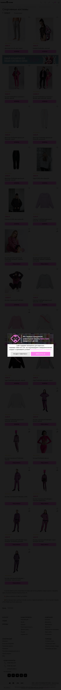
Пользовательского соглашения (41, 349)
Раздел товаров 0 (20, 354)
